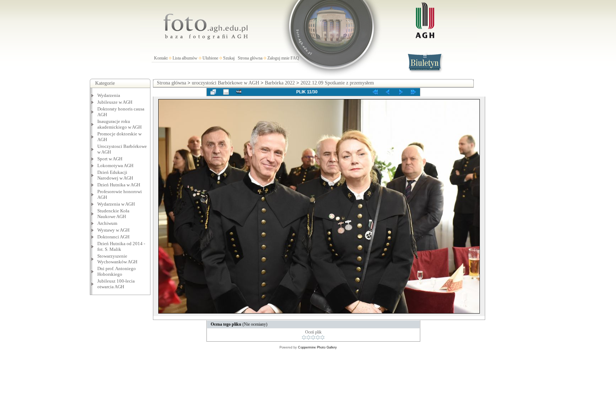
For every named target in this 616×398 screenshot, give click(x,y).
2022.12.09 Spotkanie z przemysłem (337, 83)
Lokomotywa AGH (115, 165)
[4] (317, 337)
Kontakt (161, 58)
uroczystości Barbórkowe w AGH (225, 83)
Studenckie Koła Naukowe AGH (113, 213)
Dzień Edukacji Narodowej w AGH (115, 175)
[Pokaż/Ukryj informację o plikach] (226, 92)
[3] (313, 337)
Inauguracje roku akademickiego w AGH (119, 124)
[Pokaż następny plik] (400, 92)
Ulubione (210, 58)
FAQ (295, 58)
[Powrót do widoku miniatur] (213, 92)
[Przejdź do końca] (413, 92)
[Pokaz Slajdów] (238, 92)
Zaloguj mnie (278, 58)
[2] (308, 337)
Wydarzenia (108, 95)
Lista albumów (185, 58)
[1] (304, 337)
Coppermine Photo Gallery (317, 347)
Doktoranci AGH (113, 236)
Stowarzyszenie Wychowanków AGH (117, 258)
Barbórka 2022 (280, 83)
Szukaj (229, 58)
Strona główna (250, 58)
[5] (322, 337)
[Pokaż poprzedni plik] (387, 92)
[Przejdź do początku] (375, 92)
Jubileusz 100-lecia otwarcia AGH (116, 283)
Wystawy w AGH (113, 230)
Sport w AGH (109, 158)
